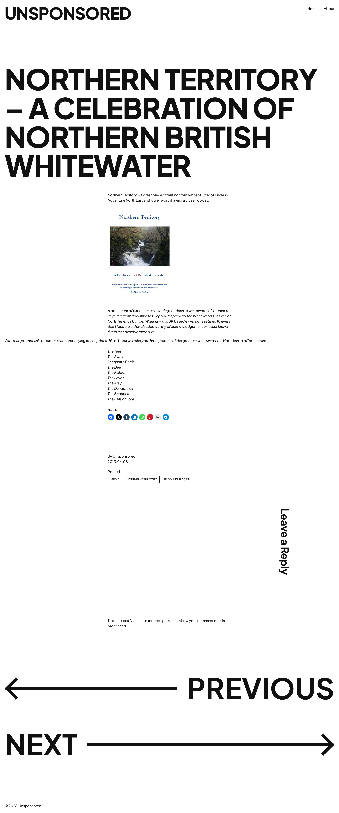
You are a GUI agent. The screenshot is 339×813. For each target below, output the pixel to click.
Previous (260, 687)
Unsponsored (68, 13)
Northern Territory (142, 479)
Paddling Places (176, 479)
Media (115, 479)
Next (41, 744)
